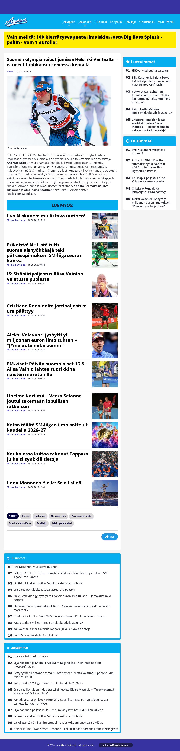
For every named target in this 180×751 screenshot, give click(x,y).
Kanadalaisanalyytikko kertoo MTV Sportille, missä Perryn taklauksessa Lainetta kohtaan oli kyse (61, 701)
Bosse (10, 71)
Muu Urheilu (166, 22)
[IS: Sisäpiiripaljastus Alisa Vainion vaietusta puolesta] (104, 284)
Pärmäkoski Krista (81, 516)
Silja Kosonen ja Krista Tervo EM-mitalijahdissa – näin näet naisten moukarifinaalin (57, 665)
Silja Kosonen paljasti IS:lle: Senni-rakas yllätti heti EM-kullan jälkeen (58, 710)
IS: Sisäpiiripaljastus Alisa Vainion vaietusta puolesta (45, 276)
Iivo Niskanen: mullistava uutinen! (46, 216)
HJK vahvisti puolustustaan (31, 656)
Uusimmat (18, 558)
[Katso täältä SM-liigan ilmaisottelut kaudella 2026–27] (105, 435)
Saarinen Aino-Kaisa (20, 523)
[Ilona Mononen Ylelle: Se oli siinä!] (104, 493)
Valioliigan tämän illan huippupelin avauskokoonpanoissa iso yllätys (58, 722)
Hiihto (25, 516)
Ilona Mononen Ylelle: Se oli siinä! (45, 483)
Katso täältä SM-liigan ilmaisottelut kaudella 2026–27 (47, 427)
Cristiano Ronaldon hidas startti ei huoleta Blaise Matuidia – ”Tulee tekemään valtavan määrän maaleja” (65, 691)
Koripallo (116, 22)
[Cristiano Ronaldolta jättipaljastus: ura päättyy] (104, 316)
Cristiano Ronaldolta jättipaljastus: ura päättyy (46, 308)
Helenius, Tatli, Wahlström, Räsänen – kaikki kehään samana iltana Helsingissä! (66, 729)
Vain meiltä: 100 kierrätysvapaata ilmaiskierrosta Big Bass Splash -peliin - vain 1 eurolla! (84, 39)
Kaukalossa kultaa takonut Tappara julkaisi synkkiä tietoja (47, 456)
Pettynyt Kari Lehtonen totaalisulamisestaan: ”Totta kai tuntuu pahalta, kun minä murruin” (64, 675)
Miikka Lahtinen (16, 220)
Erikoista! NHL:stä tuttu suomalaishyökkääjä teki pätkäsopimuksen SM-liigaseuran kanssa (45, 253)
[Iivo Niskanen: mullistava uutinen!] (104, 226)
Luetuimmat (19, 648)
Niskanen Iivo (58, 516)
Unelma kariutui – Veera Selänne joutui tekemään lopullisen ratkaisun (44, 401)
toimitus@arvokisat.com (115, 745)
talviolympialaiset (62, 523)
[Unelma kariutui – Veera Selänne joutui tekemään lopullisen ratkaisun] (104, 406)
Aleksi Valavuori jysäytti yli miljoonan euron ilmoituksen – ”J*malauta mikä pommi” (42, 340)
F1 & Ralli (101, 22)
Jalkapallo (69, 22)
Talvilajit (130, 22)
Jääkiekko (85, 22)
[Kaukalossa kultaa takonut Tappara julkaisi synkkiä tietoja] (104, 464)
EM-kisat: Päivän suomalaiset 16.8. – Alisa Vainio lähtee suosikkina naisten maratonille (48, 369)
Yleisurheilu (147, 22)
